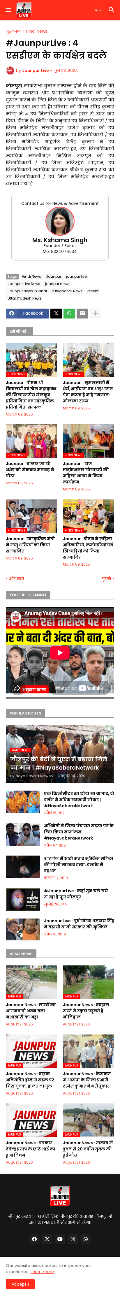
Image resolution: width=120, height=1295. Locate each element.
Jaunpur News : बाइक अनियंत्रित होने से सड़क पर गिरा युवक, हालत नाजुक (30, 1080)
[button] (8, 10)
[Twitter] (56, 314)
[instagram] (73, 1239)
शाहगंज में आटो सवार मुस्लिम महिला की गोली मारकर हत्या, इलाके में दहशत (78, 865)
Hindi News (36, 31)
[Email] (82, 314)
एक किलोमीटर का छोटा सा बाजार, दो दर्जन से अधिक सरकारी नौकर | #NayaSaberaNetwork (79, 800)
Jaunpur (53, 276)
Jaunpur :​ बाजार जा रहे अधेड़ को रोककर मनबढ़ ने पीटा (30, 470)
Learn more (42, 1272)
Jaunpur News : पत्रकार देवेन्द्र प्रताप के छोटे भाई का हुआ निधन (30, 1149)
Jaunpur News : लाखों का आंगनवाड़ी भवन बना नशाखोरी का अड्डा (31, 1011)
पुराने (106, 579)
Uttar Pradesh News (25, 298)
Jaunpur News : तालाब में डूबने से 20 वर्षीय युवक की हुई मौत (88, 1149)
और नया (16, 579)
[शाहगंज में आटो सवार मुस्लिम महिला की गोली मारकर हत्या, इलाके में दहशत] (23, 867)
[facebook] (34, 1239)
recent (92, 290)
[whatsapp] (86, 1239)
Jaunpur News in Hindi (27, 290)
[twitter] (47, 1239)
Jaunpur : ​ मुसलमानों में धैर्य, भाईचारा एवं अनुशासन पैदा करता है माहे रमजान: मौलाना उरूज (88, 392)
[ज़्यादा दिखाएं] (95, 314)
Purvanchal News (67, 290)
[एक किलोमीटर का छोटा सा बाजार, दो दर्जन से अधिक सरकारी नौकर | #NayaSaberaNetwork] (23, 802)
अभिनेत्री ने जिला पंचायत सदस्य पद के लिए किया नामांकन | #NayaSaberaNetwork (79, 832)
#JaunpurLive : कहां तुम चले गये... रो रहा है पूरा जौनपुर (77, 894)
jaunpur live (76, 276)
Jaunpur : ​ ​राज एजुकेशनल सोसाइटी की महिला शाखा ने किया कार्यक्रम (86, 473)
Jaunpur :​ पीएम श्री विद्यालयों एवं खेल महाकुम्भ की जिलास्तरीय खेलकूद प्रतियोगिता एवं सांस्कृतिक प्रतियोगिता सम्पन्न (31, 395)
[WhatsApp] (69, 314)
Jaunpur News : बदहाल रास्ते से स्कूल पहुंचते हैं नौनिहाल (86, 1011)
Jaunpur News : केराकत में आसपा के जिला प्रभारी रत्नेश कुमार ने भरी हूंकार (87, 1080)
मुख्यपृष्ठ (13, 31)
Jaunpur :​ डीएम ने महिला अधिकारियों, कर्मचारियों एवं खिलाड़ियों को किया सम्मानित (88, 548)
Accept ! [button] (20, 1284)
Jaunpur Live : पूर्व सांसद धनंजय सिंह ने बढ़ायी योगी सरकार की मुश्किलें (79, 924)
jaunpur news (57, 283)
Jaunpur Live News (24, 283)
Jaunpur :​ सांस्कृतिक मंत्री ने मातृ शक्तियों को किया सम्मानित (30, 545)
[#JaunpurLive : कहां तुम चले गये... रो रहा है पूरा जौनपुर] (23, 899)
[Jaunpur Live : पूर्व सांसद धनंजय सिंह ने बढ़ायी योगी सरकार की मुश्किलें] (23, 929)
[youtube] (60, 1239)
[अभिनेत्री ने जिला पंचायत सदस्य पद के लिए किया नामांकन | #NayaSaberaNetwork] (23, 834)
